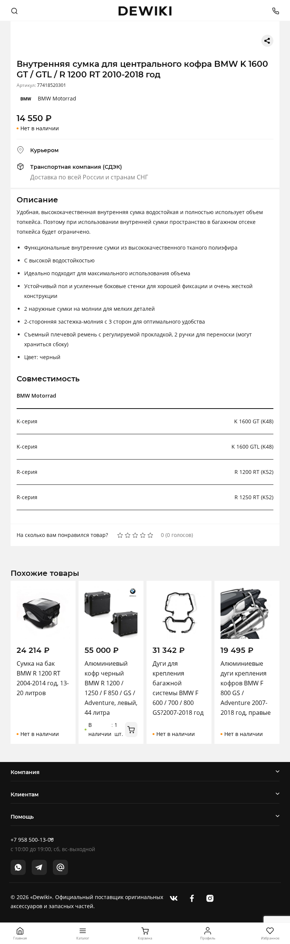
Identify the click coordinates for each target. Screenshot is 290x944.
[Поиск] (14, 10)
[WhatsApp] (18, 867)
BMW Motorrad (57, 98)
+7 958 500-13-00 (32, 839)
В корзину (131, 729)
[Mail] (60, 867)
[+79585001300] (272, 10)
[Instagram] (209, 897)
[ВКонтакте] (173, 897)
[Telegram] (39, 867)
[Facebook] (191, 897)
